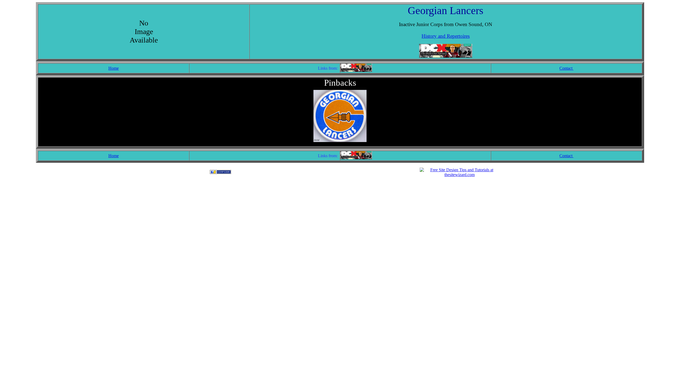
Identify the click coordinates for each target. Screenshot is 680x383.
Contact (566, 68)
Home (113, 68)
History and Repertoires (446, 36)
